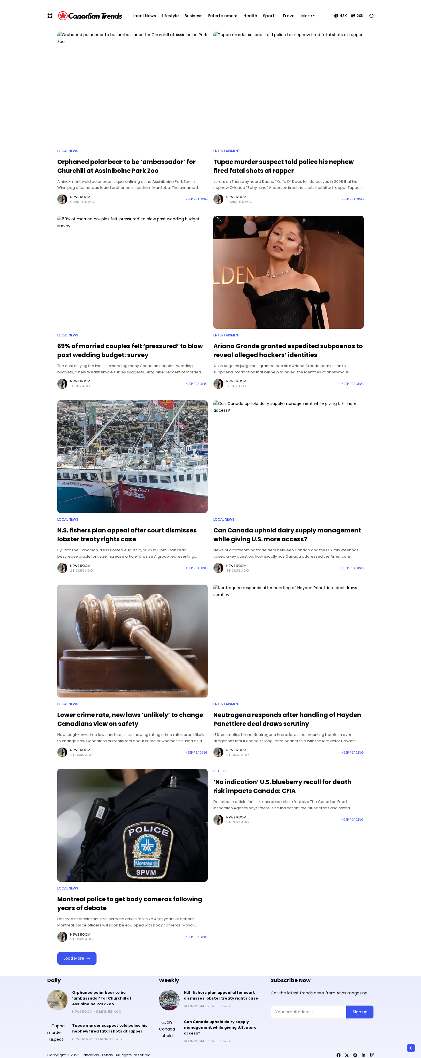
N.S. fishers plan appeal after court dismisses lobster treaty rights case (127, 534)
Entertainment (226, 151)
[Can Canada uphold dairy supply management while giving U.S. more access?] (288, 456)
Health (219, 771)
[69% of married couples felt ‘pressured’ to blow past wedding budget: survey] (132, 272)
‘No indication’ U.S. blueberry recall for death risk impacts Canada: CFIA (282, 786)
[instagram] (355, 1055)
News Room (80, 197)
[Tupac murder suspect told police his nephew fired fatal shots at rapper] (288, 88)
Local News (67, 151)
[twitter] (347, 1055)
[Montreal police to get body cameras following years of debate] (132, 825)
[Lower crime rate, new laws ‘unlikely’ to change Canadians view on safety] (132, 641)
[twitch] (372, 1055)
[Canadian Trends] (90, 16)
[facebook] (339, 1055)
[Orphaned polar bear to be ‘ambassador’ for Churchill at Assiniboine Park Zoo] (132, 88)
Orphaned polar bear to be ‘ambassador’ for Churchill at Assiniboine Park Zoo (101, 998)
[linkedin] (363, 1055)
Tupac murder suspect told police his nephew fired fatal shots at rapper (109, 1028)
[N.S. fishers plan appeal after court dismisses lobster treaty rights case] (132, 456)
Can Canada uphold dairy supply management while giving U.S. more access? (287, 534)
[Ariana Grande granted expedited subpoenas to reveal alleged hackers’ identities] (288, 272)
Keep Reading (197, 199)
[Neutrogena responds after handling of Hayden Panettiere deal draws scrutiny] (288, 641)
